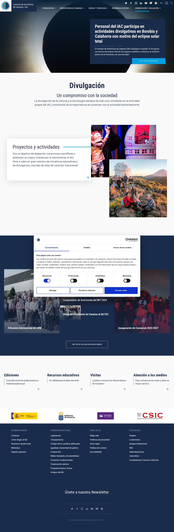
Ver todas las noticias (149, 61)
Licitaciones (134, 440)
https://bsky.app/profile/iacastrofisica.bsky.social (150, 3)
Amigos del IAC (57, 472)
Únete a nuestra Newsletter (87, 492)
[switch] (73, 281)
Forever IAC (56, 452)
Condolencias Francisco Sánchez (144, 460)
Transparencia (57, 440)
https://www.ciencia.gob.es (24, 415)
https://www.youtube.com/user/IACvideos (145, 3)
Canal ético (134, 456)
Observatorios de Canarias (71, 8)
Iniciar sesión (166, 3)
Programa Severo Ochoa (61, 468)
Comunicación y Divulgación (147, 8)
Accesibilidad (96, 452)
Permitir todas (121, 290)
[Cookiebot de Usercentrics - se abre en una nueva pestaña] (127, 240)
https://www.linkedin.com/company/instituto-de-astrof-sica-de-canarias (140, 3)
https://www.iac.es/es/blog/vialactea (155, 3)
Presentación (48, 8)
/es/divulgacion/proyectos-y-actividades (88, 177)
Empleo (132, 435)
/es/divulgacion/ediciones (38, 389)
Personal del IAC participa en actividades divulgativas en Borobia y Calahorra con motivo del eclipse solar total (127, 34)
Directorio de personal (21, 444)
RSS (131, 448)
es (161, 3)
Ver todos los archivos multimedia (87, 344)
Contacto (15, 435)
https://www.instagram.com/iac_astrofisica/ (136, 3)
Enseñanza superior (120, 8)
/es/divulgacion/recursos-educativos (81, 389)
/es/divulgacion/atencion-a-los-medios (167, 389)
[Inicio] (5, 5)
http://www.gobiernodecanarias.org (66, 416)
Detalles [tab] (87, 248)
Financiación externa (60, 464)
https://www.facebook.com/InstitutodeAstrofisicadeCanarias (131, 3)
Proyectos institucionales (62, 460)
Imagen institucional (138, 444)
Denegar (52, 290)
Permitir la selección (87, 290)
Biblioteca (15, 448)
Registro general (18, 452)
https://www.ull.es (106, 416)
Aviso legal (95, 444)
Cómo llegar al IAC (19, 440)
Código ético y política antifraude (65, 444)
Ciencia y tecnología (97, 8)
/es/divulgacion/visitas (124, 389)
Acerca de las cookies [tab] (122, 248)
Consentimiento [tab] (51, 248)
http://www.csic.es (150, 416)
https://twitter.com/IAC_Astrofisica (126, 3)
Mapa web (94, 435)
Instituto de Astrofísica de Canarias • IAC (23, 5)
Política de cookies (98, 448)
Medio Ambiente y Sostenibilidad (65, 456)
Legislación (56, 435)
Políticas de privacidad (100, 440)
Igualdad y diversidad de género (64, 448)
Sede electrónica (136, 452)
